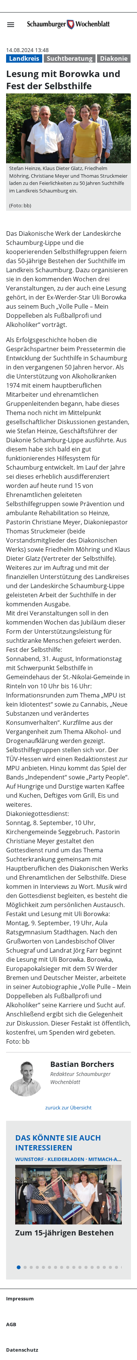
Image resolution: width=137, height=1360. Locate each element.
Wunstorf (30, 1159)
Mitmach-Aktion (110, 1159)
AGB (11, 1324)
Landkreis (24, 58)
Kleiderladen (67, 1159)
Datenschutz (22, 1349)
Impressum (20, 1298)
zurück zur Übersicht (68, 1107)
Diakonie (113, 58)
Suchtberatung (69, 58)
